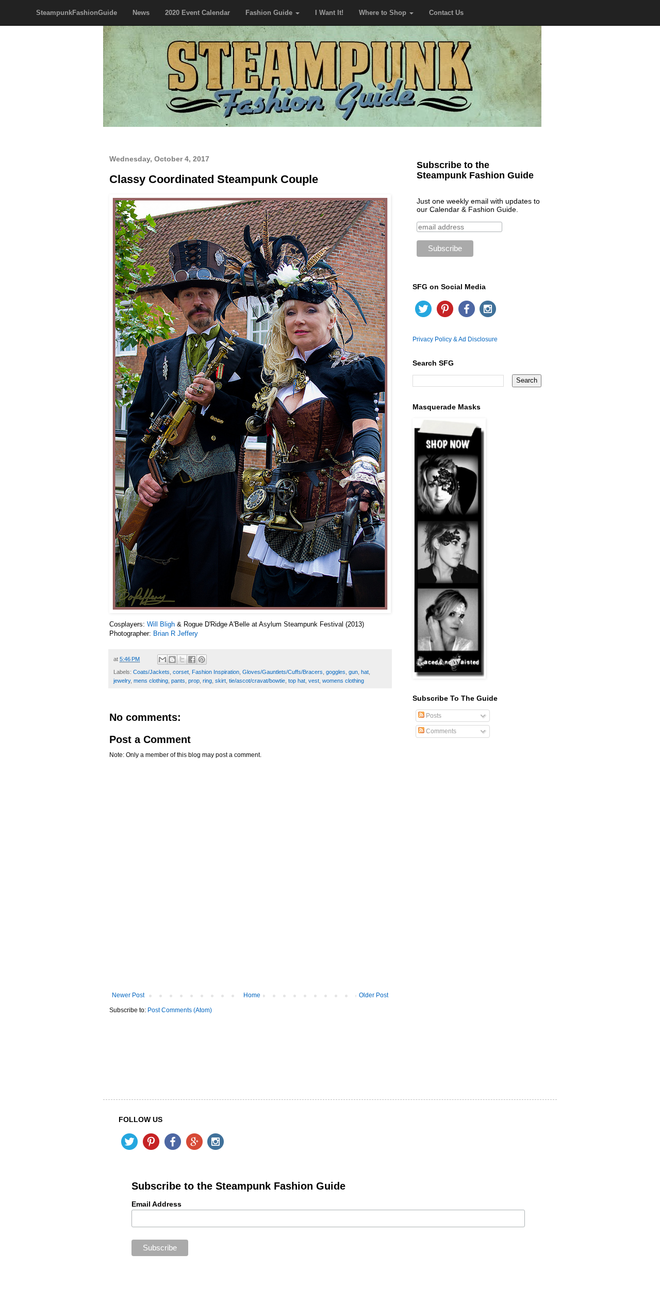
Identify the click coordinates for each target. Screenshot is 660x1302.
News (141, 13)
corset (181, 672)
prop (194, 681)
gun (353, 672)
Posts (432, 715)
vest (313, 681)
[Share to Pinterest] (201, 659)
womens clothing (343, 681)
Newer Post (128, 995)
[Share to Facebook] (192, 659)
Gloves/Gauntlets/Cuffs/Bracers (282, 672)
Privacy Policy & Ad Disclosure (455, 339)
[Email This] (162, 659)
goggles (335, 672)
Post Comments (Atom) (179, 1010)
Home (251, 995)
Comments (440, 731)
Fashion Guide (269, 13)
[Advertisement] (476, 911)
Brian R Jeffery (175, 633)
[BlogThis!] (172, 659)
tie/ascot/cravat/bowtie (257, 681)
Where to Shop (383, 13)
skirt (220, 681)
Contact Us (446, 13)
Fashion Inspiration (215, 672)
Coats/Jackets (151, 672)
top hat (296, 681)
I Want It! (329, 13)
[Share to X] (182, 659)
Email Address (156, 1204)
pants (178, 681)
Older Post (373, 995)
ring (207, 681)
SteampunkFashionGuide (76, 13)
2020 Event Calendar (197, 13)
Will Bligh (161, 624)
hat (365, 672)
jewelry (121, 681)
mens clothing (151, 681)
